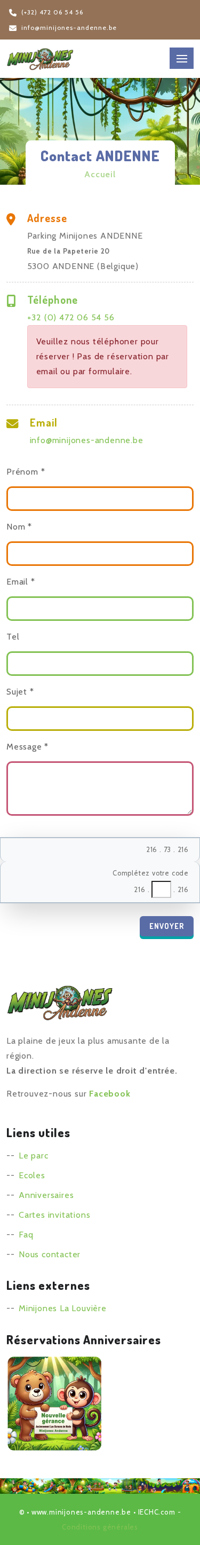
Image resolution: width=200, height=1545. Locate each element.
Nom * (19, 527)
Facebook (109, 1094)
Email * (20, 582)
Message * (27, 747)
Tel (12, 637)
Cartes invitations (54, 1215)
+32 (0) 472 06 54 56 (71, 317)
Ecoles (32, 1175)
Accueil (100, 174)
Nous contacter (50, 1254)
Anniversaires (46, 1195)
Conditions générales (100, 1527)
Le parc (34, 1155)
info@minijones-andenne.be (86, 440)
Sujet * (20, 692)
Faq (26, 1234)
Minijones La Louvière (63, 1308)
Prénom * (25, 472)
